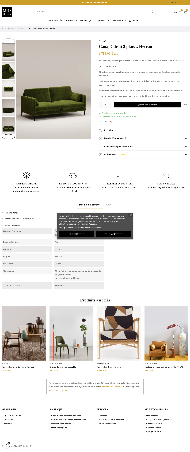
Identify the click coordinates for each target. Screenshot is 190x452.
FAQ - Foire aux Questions (159, 420)
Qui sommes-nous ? (13, 416)
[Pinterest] (111, 122)
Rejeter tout (76, 234)
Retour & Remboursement (111, 420)
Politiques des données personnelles (68, 420)
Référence (10, 219)
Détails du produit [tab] (90, 204)
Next (8, 136)
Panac (103, 41)
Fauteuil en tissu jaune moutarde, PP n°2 (164, 367)
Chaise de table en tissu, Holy (64, 367)
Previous (8, 40)
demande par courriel (111, 387)
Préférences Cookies (61, 424)
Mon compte (152, 416)
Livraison (103, 416)
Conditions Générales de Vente (66, 416)
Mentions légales (59, 428)
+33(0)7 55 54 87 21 (61, 390)
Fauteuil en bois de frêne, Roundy (18, 367)
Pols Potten (8, 364)
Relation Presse (153, 428)
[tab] (143, 130)
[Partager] (101, 122)
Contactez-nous (154, 424)
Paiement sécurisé (107, 424)
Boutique (8, 424)
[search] (153, 11)
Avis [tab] (108, 204)
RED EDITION (103, 364)
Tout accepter (113, 234)
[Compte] (175, 12)
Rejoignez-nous (153, 432)
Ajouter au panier (148, 105)
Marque (8, 213)
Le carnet (8, 420)
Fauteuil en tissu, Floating (109, 367)
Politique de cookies (68, 227)
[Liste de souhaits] (185, 104)
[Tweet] (106, 122)
